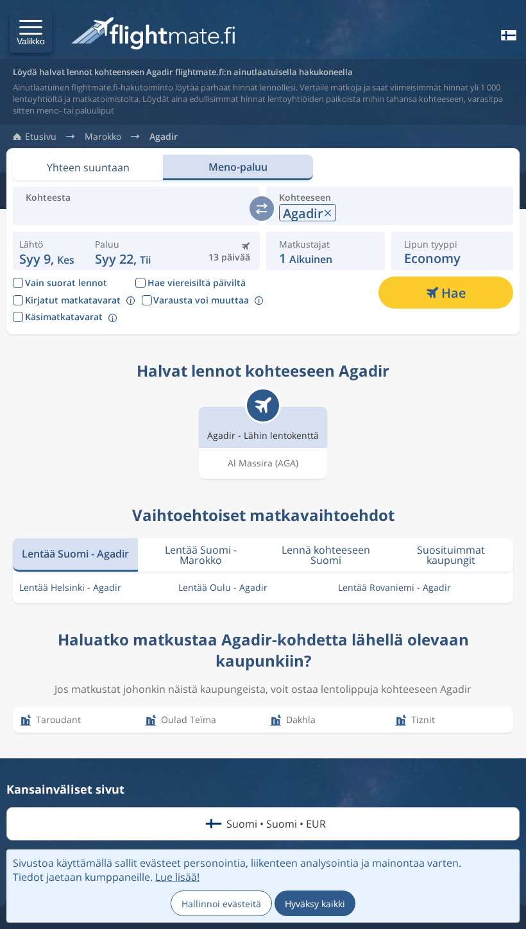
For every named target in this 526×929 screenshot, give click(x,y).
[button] (31, 31)
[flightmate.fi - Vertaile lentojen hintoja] (156, 34)
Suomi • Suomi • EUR (276, 824)
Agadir (163, 137)
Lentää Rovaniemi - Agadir (394, 587)
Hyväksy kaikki (315, 904)
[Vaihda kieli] (507, 35)
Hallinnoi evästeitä (221, 904)
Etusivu (40, 137)
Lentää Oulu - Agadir (222, 587)
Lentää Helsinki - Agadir (70, 587)
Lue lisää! (177, 877)
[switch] (262, 208)
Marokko (103, 137)
